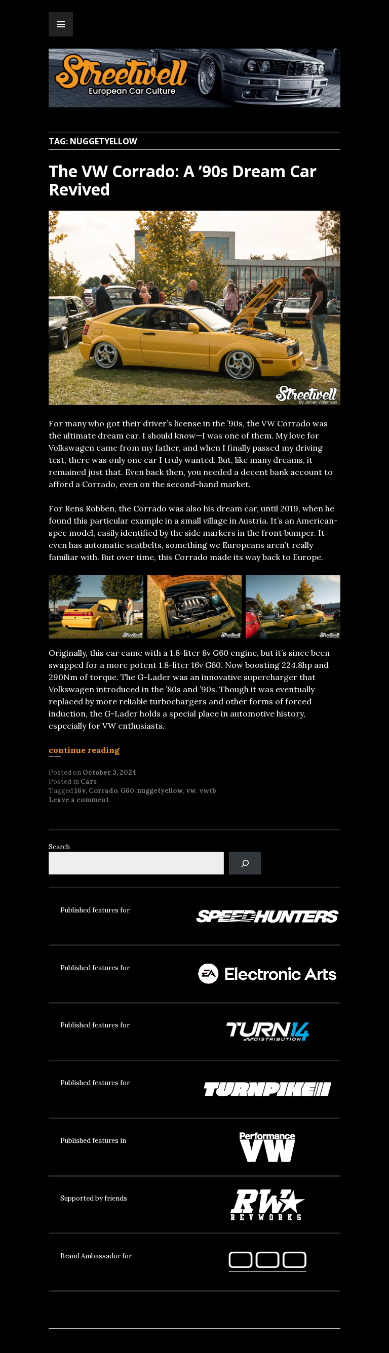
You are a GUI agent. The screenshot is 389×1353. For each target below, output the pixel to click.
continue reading (84, 750)
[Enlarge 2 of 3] (228, 588)
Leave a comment (79, 799)
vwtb (207, 790)
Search (59, 847)
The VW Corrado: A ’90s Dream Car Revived (183, 180)
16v (80, 790)
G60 (127, 790)
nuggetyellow (160, 790)
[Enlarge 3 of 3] (327, 588)
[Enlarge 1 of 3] (130, 588)
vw (191, 790)
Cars (89, 781)
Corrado (103, 790)
